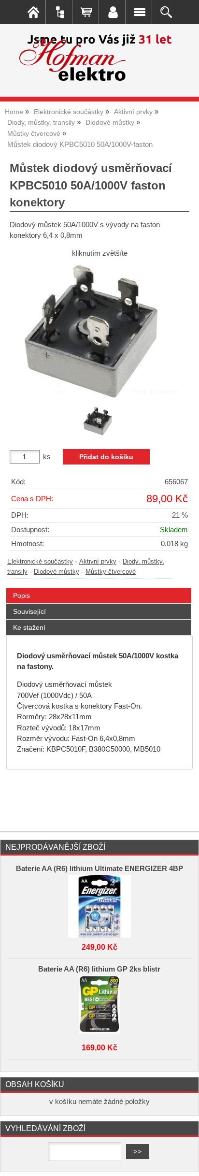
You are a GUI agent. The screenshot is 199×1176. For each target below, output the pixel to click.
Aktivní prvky (97, 561)
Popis (21, 595)
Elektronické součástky (40, 561)
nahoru (184, 1161)
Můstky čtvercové (110, 571)
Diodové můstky (56, 571)
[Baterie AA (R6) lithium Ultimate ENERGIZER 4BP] (99, 903)
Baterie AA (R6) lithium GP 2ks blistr (99, 969)
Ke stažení (29, 627)
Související (29, 611)
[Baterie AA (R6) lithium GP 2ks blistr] (99, 1004)
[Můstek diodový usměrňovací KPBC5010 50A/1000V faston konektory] (99, 331)
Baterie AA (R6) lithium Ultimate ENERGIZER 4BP (99, 868)
